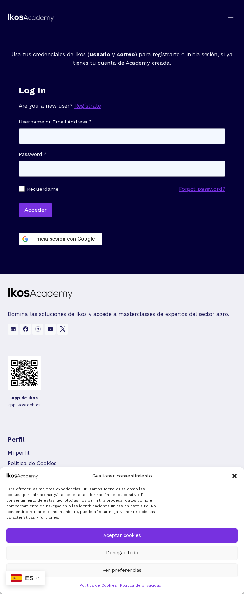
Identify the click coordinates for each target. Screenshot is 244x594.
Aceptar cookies (122, 535)
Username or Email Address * (55, 122)
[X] (62, 329)
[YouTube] (50, 329)
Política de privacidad (140, 585)
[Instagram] (37, 329)
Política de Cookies (98, 585)
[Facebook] (25, 329)
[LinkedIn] (13, 329)
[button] (234, 476)
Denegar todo (122, 553)
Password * (33, 154)
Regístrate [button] (87, 106)
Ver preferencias (122, 570)
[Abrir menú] (230, 17)
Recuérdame (41, 189)
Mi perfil (18, 453)
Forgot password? (202, 189)
